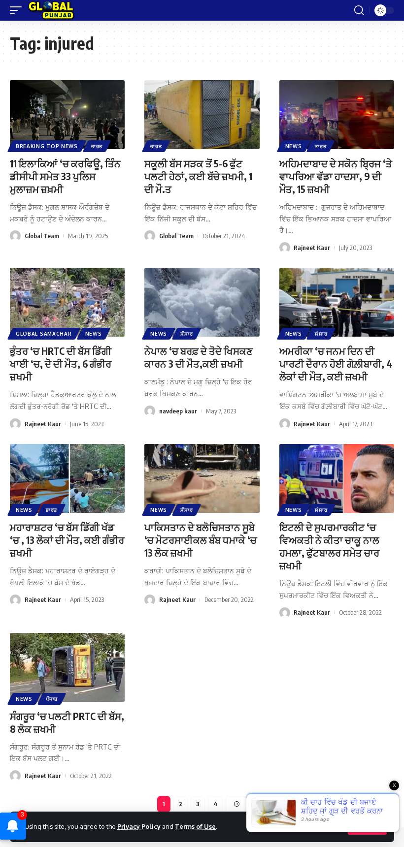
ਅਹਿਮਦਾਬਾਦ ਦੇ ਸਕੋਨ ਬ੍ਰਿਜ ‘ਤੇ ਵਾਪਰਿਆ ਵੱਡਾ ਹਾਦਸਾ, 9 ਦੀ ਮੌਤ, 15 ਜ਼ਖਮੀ (335, 176)
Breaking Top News (47, 146)
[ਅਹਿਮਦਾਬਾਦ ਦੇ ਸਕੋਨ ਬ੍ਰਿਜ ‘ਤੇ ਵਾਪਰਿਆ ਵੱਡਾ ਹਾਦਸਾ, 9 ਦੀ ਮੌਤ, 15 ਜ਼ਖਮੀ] (336, 114)
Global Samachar (44, 334)
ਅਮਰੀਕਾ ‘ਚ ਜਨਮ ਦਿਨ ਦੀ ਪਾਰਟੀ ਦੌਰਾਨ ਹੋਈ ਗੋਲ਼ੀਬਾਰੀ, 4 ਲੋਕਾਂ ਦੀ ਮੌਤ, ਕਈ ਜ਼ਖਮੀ (336, 363)
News (293, 146)
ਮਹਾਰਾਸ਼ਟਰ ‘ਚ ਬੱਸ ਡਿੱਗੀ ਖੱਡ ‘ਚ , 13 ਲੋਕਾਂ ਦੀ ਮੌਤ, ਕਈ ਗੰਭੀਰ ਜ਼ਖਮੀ (67, 540)
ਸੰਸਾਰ (186, 334)
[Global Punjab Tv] (51, 10)
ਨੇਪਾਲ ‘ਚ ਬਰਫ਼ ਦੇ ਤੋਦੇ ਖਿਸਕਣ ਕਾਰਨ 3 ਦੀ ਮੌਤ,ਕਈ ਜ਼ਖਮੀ (198, 357)
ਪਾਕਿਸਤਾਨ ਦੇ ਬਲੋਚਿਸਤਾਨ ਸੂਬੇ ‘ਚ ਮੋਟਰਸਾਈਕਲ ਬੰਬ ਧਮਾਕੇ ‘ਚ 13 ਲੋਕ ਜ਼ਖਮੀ (200, 540)
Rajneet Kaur (312, 247)
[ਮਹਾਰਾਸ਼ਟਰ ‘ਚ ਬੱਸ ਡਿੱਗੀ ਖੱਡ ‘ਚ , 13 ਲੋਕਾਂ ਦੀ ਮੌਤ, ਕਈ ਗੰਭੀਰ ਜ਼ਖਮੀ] (67, 478)
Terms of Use (195, 826)
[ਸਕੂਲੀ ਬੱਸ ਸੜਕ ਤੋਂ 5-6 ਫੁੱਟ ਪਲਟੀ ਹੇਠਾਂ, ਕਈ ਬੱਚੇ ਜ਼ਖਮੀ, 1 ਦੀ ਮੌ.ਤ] (201, 114)
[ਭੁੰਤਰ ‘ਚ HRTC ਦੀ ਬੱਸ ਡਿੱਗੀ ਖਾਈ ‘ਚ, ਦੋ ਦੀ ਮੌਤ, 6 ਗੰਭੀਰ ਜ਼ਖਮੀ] (67, 302)
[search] (359, 10)
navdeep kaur (178, 411)
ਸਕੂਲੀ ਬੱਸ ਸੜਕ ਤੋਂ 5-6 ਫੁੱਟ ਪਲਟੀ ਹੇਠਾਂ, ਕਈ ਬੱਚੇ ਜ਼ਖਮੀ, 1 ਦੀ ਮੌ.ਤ (198, 176)
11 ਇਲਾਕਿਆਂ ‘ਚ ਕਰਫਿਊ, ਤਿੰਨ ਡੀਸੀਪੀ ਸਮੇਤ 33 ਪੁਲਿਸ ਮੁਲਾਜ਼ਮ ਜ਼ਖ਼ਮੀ (65, 176)
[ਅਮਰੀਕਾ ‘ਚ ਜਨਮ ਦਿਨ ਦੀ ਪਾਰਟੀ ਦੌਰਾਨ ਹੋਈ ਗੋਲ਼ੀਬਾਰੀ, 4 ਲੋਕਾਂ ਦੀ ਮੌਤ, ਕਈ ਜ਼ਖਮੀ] (336, 302)
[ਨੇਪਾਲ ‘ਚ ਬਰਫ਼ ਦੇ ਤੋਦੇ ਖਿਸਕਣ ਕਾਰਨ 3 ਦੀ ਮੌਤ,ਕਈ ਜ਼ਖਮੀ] (201, 302)
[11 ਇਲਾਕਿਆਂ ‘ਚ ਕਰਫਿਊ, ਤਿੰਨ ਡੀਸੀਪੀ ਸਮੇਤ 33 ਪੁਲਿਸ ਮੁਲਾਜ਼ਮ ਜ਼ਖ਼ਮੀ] (67, 114)
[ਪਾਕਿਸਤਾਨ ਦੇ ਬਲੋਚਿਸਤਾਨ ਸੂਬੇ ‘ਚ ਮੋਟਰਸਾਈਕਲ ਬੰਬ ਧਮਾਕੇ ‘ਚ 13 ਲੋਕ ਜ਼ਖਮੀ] (201, 478)
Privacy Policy (139, 826)
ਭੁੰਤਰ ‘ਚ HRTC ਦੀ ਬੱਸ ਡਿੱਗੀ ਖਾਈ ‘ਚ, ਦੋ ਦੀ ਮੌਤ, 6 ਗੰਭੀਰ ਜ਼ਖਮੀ (60, 363)
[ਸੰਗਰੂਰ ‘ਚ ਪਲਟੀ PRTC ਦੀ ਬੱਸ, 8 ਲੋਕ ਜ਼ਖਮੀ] (67, 667)
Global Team (42, 236)
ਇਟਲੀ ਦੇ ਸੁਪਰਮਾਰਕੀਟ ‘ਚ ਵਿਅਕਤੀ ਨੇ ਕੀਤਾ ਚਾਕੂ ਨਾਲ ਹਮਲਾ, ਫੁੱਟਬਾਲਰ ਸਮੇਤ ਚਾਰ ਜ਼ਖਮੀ (329, 546)
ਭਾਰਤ (96, 146)
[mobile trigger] (18, 10)
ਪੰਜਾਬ (52, 699)
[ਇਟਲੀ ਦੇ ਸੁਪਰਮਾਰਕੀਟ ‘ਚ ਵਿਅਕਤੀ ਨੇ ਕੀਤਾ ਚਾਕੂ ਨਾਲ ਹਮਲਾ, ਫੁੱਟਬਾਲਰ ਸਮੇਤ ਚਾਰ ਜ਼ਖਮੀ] (336, 478)
